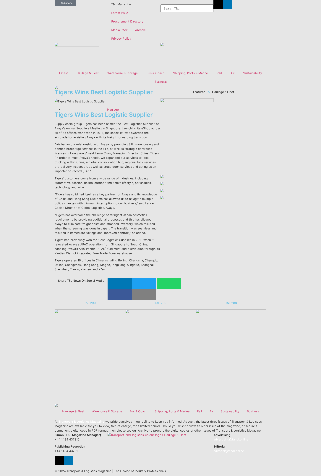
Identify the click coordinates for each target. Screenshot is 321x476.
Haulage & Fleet (88, 73)
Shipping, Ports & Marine (190, 73)
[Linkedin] (227, 4)
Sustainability (252, 73)
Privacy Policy (121, 38)
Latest (63, 73)
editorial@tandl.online (228, 451)
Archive (140, 30)
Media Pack (119, 30)
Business (161, 81)
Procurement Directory (127, 21)
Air (232, 73)
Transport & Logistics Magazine (81, 421)
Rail (219, 73)
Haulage (113, 109)
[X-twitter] (218, 4)
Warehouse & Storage (122, 73)
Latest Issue (119, 13)
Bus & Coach (155, 73)
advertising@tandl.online (230, 439)
